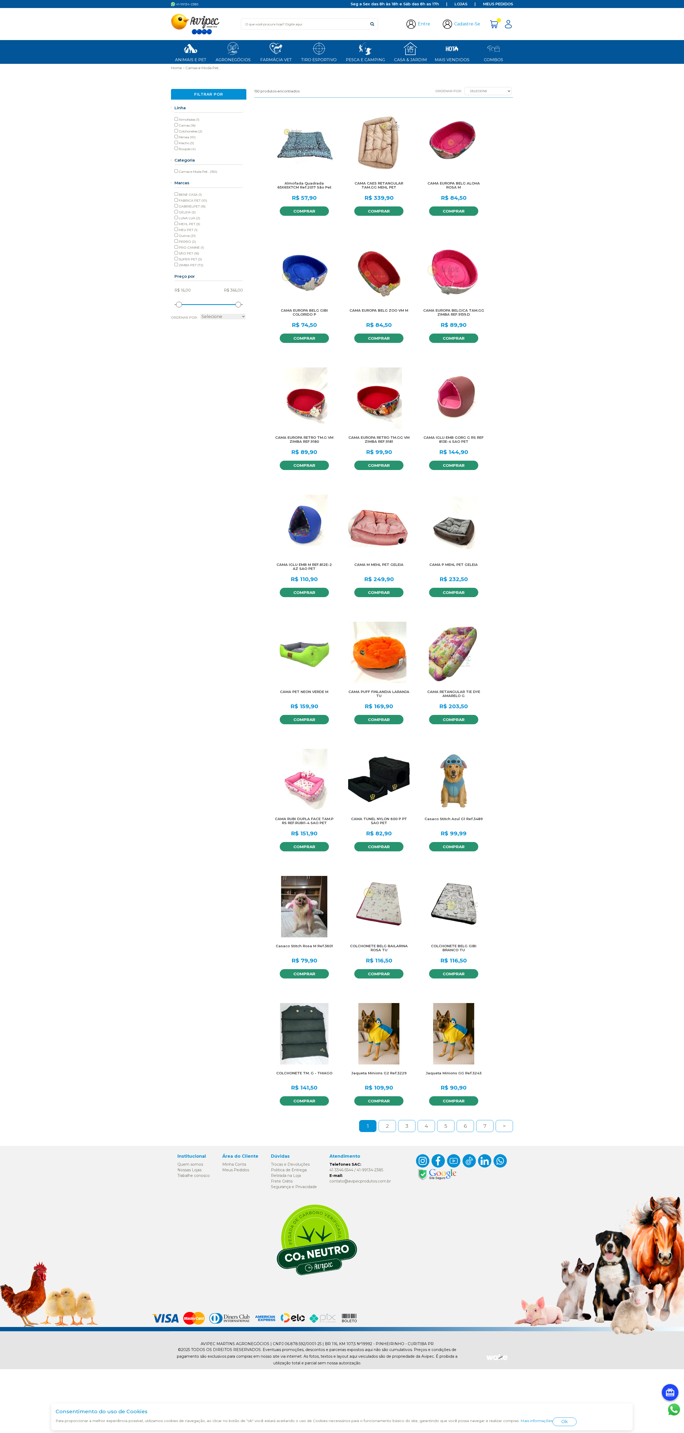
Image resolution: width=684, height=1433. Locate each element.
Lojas (460, 4)
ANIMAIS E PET (190, 59)
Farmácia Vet (276, 59)
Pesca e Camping (365, 59)
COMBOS (493, 59)
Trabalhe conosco (193, 1175)
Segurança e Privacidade (294, 1186)
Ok (564, 1421)
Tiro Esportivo (319, 59)
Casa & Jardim (410, 59)
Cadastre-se (467, 23)
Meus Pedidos (498, 4)
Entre (424, 23)
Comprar (304, 211)
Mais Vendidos (452, 59)
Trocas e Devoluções (290, 1164)
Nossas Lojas (189, 1170)
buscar (372, 24)
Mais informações (536, 1421)
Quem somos (190, 1164)
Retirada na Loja (286, 1175)
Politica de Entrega (289, 1170)
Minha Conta (234, 1164)
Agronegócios (233, 59)
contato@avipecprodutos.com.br (360, 1181)
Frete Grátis (282, 1181)
